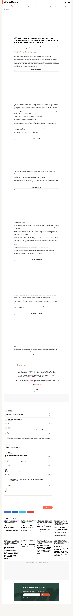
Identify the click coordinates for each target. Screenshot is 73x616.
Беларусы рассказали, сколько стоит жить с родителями (28, 528)
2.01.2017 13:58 (10, 445)
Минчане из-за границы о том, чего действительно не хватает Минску (36, 369)
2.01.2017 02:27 (10, 420)
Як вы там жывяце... (7, 545)
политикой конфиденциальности (31, 506)
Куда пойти (23, 542)
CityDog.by (31, 380)
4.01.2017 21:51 (12, 477)
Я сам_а (55, 544)
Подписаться (45, 595)
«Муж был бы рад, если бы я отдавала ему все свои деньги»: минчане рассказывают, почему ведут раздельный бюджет (36, 375)
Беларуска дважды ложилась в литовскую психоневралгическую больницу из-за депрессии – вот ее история (61, 532)
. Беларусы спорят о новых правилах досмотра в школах (11, 529)
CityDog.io (15, 36)
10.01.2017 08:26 (11, 490)
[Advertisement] (36, 398)
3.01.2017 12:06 (10, 470)
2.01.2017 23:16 (12, 437)
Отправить (47, 507)
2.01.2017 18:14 (10, 453)
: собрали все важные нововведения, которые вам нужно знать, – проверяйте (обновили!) (44, 528)
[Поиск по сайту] (65, 2)
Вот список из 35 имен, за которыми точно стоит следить (44, 549)
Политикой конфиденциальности (42, 597)
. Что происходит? (11, 553)
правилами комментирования (24, 507)
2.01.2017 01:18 (10, 411)
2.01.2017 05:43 (10, 428)
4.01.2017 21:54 (12, 460)
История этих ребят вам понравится (61, 551)
